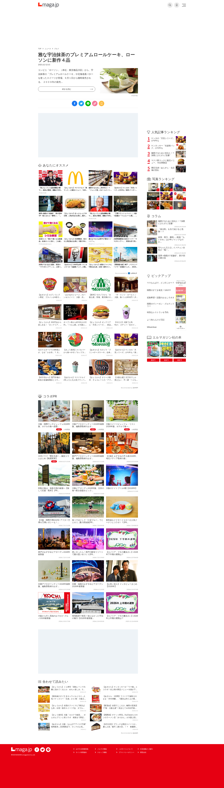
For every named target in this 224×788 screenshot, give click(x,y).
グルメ (56, 49)
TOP (39, 49)
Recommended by (121, 273)
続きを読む (66, 89)
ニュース (48, 49)
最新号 (153, 360)
